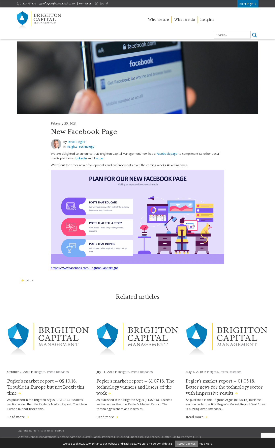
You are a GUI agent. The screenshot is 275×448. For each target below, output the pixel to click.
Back (29, 280)
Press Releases (58, 372)
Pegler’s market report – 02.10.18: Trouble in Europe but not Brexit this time (46, 387)
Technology (86, 146)
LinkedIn (81, 158)
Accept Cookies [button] (186, 443)
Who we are (158, 20)
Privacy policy (45, 430)
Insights (207, 20)
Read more (16, 417)
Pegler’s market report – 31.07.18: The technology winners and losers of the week (135, 387)
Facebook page (167, 153)
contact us (85, 3)
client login (246, 4)
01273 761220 (28, 3)
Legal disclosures (27, 430)
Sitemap (59, 430)
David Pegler (77, 142)
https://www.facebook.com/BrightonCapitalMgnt (84, 268)
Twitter (98, 158)
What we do (184, 20)
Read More (205, 443)
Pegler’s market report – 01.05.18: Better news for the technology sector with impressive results (224, 387)
